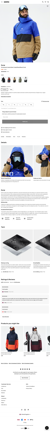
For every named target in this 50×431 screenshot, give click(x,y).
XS (3, 104)
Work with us (4, 404)
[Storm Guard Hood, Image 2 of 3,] (7, 174)
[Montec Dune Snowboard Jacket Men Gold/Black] (14, 79)
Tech (14, 136)
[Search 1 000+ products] (43, 2)
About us (3, 400)
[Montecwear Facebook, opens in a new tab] (22, 410)
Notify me (25, 121)
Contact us (3, 386)
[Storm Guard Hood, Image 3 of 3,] (11, 174)
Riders (2, 402)
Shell (11, 89)
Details (2, 136)
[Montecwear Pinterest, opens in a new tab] (28, 410)
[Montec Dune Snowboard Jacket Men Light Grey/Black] (25, 79)
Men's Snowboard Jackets (27, 363)
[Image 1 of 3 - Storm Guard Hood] (17, 161)
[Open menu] (2, 2)
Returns (3, 392)
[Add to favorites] (47, 6)
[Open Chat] (47, 428)
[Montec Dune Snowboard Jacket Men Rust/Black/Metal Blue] (9, 79)
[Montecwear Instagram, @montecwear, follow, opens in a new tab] (25, 410)
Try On (18, 136)
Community (3, 398)
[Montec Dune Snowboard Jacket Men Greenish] (20, 79)
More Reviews (5, 316)
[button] (25, 428)
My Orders (3, 390)
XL (25, 104)
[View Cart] (48, 2)
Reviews (24, 136)
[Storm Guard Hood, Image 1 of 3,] (3, 174)
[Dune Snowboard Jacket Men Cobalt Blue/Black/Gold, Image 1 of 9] (25, 33)
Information (8, 136)
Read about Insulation (6, 96)
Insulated (4, 89)
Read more (7, 219)
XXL (31, 104)
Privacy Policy (29, 388)
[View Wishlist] (45, 2)
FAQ (2, 388)
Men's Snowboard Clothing (15, 363)
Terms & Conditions (30, 386)
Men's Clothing (4, 363)
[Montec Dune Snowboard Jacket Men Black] (3, 79)
